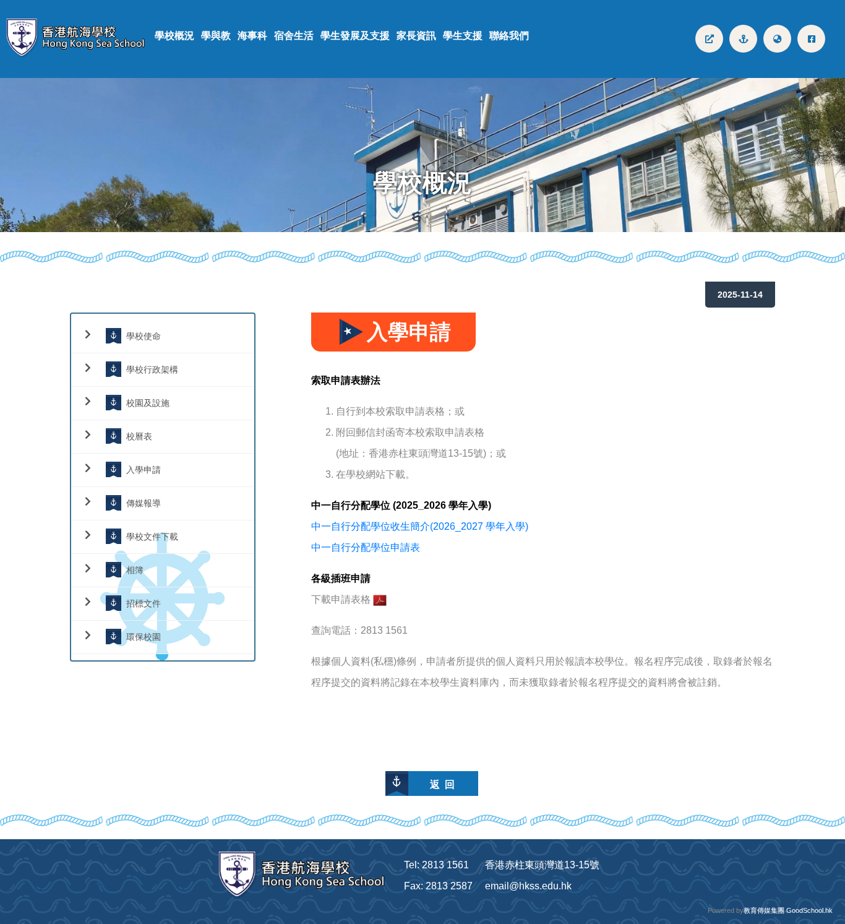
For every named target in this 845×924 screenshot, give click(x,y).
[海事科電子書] (709, 39)
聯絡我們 (509, 35)
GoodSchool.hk (809, 910)
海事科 (252, 35)
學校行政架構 (152, 369)
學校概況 (174, 35)
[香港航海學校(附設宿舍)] (80, 39)
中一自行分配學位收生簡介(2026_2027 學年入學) (419, 526)
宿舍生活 (294, 35)
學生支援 (463, 35)
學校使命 (143, 336)
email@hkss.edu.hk (528, 886)
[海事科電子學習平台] (743, 39)
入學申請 (143, 469)
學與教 (216, 35)
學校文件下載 (152, 536)
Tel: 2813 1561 (436, 865)
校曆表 (139, 436)
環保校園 (143, 636)
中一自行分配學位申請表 (365, 547)
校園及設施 (147, 402)
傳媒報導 (143, 503)
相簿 (135, 570)
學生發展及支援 (355, 35)
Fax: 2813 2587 (438, 886)
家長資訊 (416, 35)
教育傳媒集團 (764, 910)
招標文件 (143, 603)
